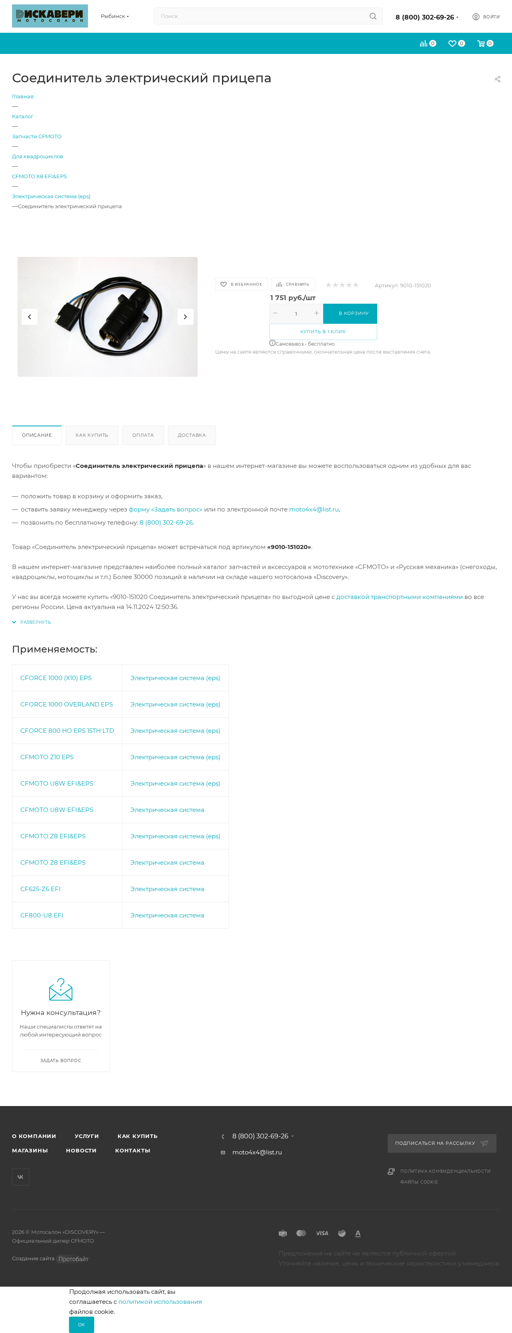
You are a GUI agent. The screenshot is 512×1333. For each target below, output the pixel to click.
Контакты (132, 1150)
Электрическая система (167, 810)
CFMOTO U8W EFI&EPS (56, 783)
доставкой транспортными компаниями (399, 597)
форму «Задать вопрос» (165, 509)
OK (82, 1324)
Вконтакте (20, 1177)
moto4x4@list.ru (314, 509)
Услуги (87, 1136)
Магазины (30, 1150)
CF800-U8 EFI (42, 915)
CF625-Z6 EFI (40, 889)
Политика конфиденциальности (445, 1171)
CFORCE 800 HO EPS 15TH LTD (67, 730)
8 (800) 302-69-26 (425, 17)
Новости (81, 1150)
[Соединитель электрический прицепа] (108, 317)
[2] (335, 285)
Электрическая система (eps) (175, 678)
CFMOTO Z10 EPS (47, 757)
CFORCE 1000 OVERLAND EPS (66, 704)
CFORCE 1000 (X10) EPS (56, 678)
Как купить (92, 435)
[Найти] (373, 16)
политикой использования (160, 1301)
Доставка (192, 435)
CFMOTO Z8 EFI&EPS (53, 836)
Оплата (143, 435)
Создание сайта (34, 1258)
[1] (328, 285)
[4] (348, 285)
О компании (34, 1136)
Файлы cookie (419, 1182)
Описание (37, 435)
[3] (341, 285)
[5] (355, 285)
